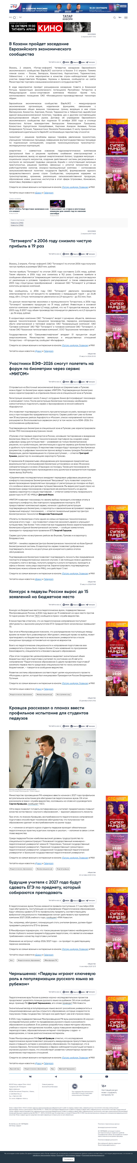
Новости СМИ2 (17, 223)
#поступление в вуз (63, 694)
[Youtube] (106, 1077)
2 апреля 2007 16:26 (88, 234)
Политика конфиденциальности (108, 1140)
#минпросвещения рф (44, 694)
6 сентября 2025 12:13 (88, 966)
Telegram (48, 193)
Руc (10, 17)
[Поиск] (115, 18)
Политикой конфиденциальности (93, 1155)
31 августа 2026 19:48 (88, 584)
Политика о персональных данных (109, 1124)
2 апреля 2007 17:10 (88, 37)
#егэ (11, 960)
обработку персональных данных (44, 1155)
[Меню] (126, 17)
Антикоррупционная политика (107, 1127)
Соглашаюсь (68, 1159)
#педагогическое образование (21, 694)
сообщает (33, 804)
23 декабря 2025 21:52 (87, 701)
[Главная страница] (67, 17)
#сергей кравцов (63, 869)
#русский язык (15, 1069)
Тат (20, 17)
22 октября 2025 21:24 (87, 875)
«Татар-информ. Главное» (75, 187)
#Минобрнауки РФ (51, 960)
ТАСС (37, 616)
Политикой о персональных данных (68, 1155)
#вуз (52, 1069)
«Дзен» (38, 193)
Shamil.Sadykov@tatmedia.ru (107, 1145)
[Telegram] (56, 1077)
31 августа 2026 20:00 (87, 356)
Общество (92, 354)
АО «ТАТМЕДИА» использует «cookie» (109, 1131)
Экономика (92, 34)
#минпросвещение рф (44, 869)
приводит (67, 1003)
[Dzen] (81, 1077)
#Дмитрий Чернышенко (67, 1069)
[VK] (30, 1076)
